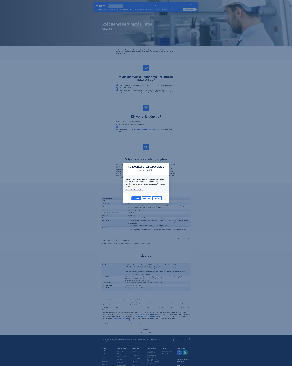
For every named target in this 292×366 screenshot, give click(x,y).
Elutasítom (157, 198)
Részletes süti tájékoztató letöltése (134, 190)
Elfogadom (136, 198)
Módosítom (146, 198)
